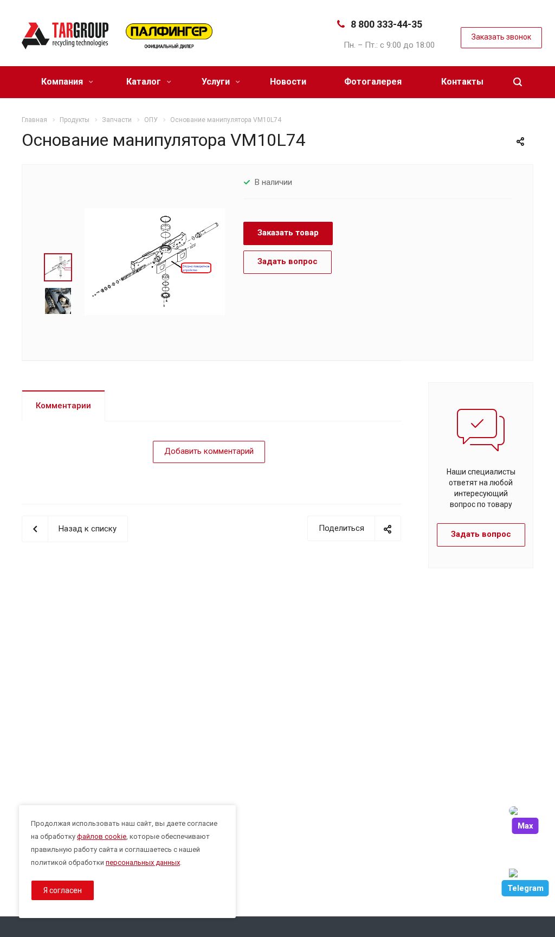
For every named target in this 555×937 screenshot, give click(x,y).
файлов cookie (101, 836)
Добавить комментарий (209, 451)
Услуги (217, 81)
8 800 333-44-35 (386, 24)
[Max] (525, 810)
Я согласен (62, 890)
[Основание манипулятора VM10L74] (155, 261)
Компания (63, 81)
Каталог (144, 81)
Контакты (462, 81)
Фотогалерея (373, 81)
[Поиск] (517, 82)
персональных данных (143, 862)
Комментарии (63, 405)
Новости (288, 81)
